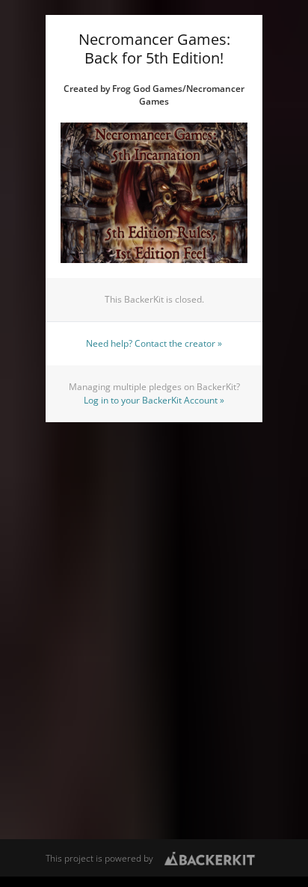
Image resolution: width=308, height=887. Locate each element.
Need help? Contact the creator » (154, 343)
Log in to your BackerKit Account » (154, 400)
